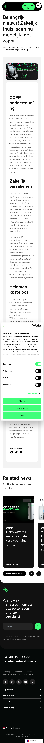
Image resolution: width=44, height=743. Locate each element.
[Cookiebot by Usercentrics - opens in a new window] (31, 325)
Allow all (22, 401)
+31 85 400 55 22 (16, 657)
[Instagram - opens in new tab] (12, 682)
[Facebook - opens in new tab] (5, 682)
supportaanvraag (17, 427)
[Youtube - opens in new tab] (25, 682)
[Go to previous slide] (31, 573)
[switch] (38, 371)
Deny (22, 415)
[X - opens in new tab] (19, 682)
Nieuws (12, 47)
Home (5, 47)
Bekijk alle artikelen (16, 574)
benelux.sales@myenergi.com (22, 664)
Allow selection (22, 408)
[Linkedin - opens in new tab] (32, 682)
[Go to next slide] (38, 573)
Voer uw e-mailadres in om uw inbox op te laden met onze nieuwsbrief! (17, 609)
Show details (32, 394)
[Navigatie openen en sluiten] (38, 5)
